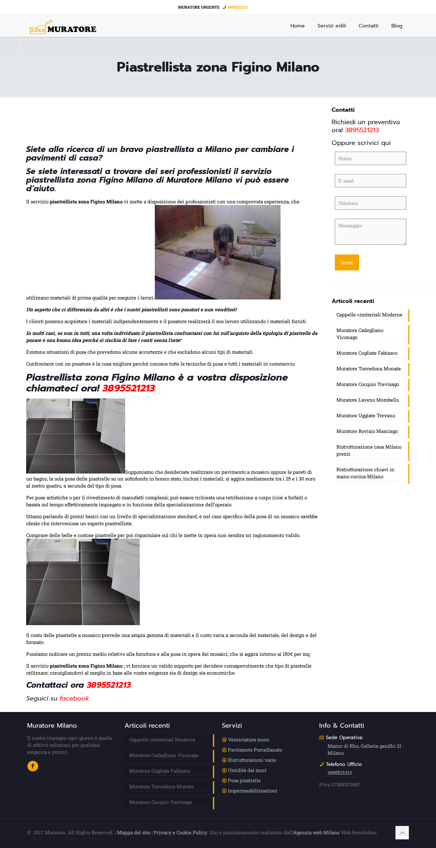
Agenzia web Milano (316, 832)
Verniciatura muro (248, 739)
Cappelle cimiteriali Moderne (369, 314)
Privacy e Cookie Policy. (181, 832)
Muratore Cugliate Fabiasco (366, 353)
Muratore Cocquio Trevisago (367, 384)
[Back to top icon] (402, 832)
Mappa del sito (133, 832)
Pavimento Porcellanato (255, 749)
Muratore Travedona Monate (368, 368)
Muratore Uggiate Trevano (365, 415)
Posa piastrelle (244, 780)
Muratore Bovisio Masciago (367, 431)
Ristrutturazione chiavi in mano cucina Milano (365, 473)
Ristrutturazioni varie (252, 760)
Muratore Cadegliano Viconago (359, 333)
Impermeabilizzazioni (252, 790)
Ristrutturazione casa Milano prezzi (369, 450)
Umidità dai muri (247, 770)
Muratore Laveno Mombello (367, 400)
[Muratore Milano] (63, 26)
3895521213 (237, 7)
